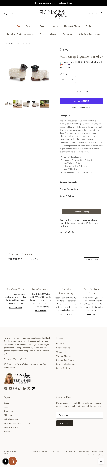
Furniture (30, 26)
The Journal (68, 34)
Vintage (53, 34)
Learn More (92, 314)
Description (65, 115)
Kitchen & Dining (72, 26)
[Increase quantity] (73, 79)
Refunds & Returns (11, 419)
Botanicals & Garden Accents (20, 34)
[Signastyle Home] (53, 14)
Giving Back (61, 351)
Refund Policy (85, 455)
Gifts (42, 34)
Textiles (89, 26)
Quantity (63, 74)
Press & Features (63, 347)
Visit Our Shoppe (63, 355)
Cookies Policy (84, 451)
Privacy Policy (55, 451)
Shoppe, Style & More (65, 360)
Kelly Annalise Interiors (89, 34)
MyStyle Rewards (11, 427)
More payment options (81, 107)
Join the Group (66, 314)
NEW (17, 26)
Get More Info (15, 308)
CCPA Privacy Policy (69, 451)
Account (7, 407)
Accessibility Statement (40, 451)
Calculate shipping (81, 211)
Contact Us (8, 411)
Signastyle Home (10, 452)
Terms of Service (97, 451)
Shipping (8, 415)
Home (6, 44)
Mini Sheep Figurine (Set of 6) (20, 44)
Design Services (63, 368)
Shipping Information (69, 182)
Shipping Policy (98, 455)
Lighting (54, 26)
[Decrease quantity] (62, 79)
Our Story (60, 343)
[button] (81, 63)
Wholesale (8, 431)
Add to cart (81, 91)
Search (7, 402)
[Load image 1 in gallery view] (29, 72)
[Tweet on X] (66, 232)
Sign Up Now (40, 311)
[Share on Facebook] (69, 232)
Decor (42, 26)
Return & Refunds (67, 196)
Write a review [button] (92, 259)
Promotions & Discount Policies (17, 423)
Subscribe (65, 423)
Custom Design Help (69, 189)
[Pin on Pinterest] (73, 232)
